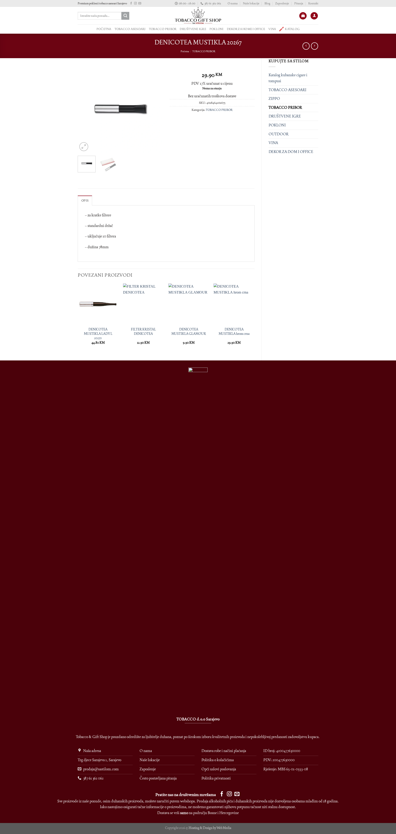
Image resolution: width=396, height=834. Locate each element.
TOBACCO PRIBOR (163, 29)
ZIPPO (274, 98)
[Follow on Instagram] (135, 3)
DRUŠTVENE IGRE (193, 29)
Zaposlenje (282, 3)
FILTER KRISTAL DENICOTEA (143, 331)
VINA (272, 29)
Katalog (292, 29)
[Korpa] (303, 16)
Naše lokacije (251, 3)
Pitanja (298, 3)
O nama (233, 3)
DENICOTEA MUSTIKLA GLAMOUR (188, 331)
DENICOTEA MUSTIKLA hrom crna (234, 331)
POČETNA (103, 29)
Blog (267, 3)
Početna (185, 51)
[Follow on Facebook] (131, 3)
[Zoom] (83, 146)
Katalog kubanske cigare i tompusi (288, 78)
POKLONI (216, 29)
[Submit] (125, 16)
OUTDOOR (279, 134)
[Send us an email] (139, 3)
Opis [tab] (84, 200)
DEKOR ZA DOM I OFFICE (291, 151)
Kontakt (313, 3)
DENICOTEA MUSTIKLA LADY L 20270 (98, 333)
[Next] (155, 109)
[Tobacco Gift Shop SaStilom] (198, 16)
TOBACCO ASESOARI (130, 29)
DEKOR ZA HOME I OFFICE (246, 29)
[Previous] (85, 109)
